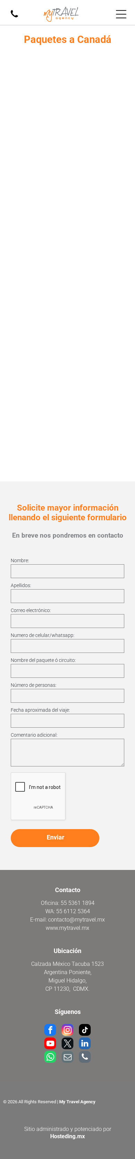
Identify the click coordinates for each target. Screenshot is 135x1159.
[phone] (85, 1057)
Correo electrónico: (31, 610)
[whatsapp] (50, 1057)
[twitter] (67, 1044)
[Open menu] (121, 14)
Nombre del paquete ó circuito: (43, 660)
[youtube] (50, 1044)
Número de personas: (33, 685)
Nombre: (20, 560)
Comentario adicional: (34, 735)
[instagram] (67, 1030)
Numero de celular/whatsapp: (42, 635)
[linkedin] (85, 1044)
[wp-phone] (14, 18)
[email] (67, 1057)
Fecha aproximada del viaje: (40, 710)
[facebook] (50, 1030)
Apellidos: (21, 585)
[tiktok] (85, 1030)
